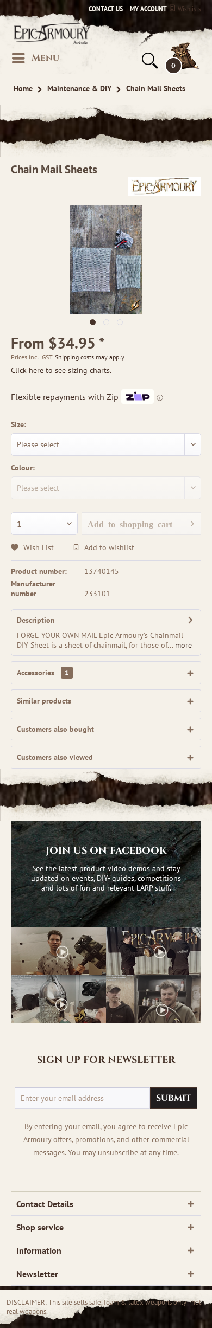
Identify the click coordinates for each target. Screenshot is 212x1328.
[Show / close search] (149, 61)
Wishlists (188, 9)
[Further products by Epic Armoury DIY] (164, 186)
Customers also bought (55, 729)
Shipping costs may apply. (90, 357)
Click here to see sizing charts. (61, 370)
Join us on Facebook (106, 851)
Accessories (43, 673)
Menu (45, 57)
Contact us (106, 9)
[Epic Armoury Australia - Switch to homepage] (50, 33)
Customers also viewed (55, 757)
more (182, 645)
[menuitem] (145, 8)
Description (36, 620)
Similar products (44, 701)
